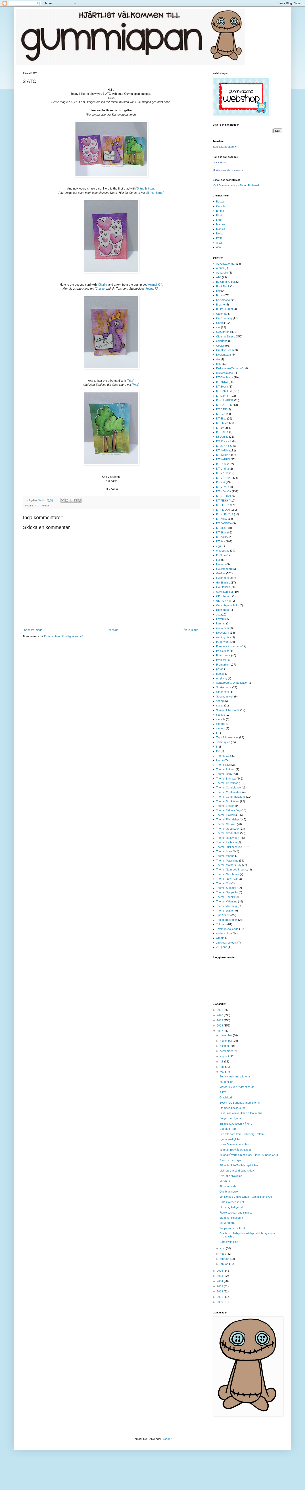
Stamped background (232, 1108)
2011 (220, 1296)
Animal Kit (154, 284)
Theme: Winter (225, 910)
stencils (220, 719)
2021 (220, 1010)
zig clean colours (226, 942)
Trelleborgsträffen (227, 919)
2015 (220, 1275)
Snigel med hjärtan (230, 1118)
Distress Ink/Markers (228, 368)
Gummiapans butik (227, 605)
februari (225, 1258)
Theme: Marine (225, 856)
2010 (220, 1302)
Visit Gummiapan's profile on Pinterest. (236, 185)
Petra (219, 238)
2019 (220, 1020)
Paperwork (222, 641)
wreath (220, 938)
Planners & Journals (228, 646)
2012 (220, 1291)
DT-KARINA (223, 455)
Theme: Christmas (227, 783)
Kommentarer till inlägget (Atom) (63, 636)
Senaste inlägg (33, 630)
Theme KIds (223, 764)
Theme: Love (224, 851)
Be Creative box (226, 281)
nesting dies (223, 637)
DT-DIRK (221, 409)
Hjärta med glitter (229, 1139)
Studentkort (226, 1081)
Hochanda (222, 609)
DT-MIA (220, 482)
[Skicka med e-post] (62, 500)
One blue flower (229, 1191)
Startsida (113, 630)
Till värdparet (227, 1222)
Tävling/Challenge (227, 929)
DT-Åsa (220, 541)
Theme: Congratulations (230, 796)
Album (220, 268)
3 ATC (223, 1092)
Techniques (223, 742)
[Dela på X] (71, 500)
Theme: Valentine (226, 901)
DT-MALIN (222, 473)
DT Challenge (224, 377)
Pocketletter (223, 651)
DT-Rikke (221, 518)
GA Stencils (223, 587)
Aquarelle (222, 272)
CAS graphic (224, 331)
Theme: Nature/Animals (230, 869)
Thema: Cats (224, 755)
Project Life (223, 660)
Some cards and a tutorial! (235, 1076)
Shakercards (224, 687)
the (218, 751)
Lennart (221, 623)
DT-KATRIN (223, 459)
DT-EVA (221, 427)
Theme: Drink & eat (227, 801)
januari (224, 1264)
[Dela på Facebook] (75, 500)
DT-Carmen (223, 395)
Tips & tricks (223, 915)
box (218, 291)
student (220, 728)
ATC (37, 505)
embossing (223, 550)
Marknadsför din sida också (228, 170)
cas (218, 327)
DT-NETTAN (223, 495)
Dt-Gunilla (222, 436)
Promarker (222, 664)
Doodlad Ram (227, 1128)
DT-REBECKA (224, 514)
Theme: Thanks (225, 897)
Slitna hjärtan (145, 188)
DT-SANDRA (224, 523)
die (218, 359)
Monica (220, 229)
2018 (220, 1025)
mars (223, 1253)
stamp (220, 705)
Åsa (218, 247)
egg (218, 546)
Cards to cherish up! (231, 1202)
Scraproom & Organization (232, 682)
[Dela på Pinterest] (79, 500)
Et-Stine (221, 555)
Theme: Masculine (227, 860)
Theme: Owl (223, 883)
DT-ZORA (222, 537)
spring (220, 701)
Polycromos (223, 655)
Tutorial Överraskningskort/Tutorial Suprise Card (248, 1155)
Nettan (220, 233)
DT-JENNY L (224, 441)
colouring (222, 341)
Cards (220, 323)
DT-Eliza (221, 418)
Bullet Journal (224, 309)
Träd (130, 380)
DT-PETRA (222, 505)
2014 (220, 1281)
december (226, 1035)
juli (222, 1061)
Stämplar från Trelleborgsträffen (238, 1165)
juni (222, 1067)
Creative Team (225, 350)
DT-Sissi (45, 505)
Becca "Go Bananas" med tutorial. (239, 1102)
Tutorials (221, 924)
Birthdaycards (227, 1186)
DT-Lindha (222, 468)
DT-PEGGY (223, 500)
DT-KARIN (222, 450)
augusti (225, 1056)
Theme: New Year (227, 878)
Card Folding (224, 318)
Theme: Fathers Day (228, 810)
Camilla (221, 206)
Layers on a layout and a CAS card (240, 1113)
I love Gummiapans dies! (234, 1144)
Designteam (223, 354)
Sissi (219, 242)
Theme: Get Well (226, 824)
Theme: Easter (225, 805)
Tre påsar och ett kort (232, 1228)
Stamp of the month (228, 710)
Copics (220, 345)
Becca (220, 201)
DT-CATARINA (225, 400)
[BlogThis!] (67, 500)
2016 (220, 1270)
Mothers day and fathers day (236, 1170)
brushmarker (224, 300)
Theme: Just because (229, 847)
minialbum (222, 628)
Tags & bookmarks (227, 737)
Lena (219, 219)
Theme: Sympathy (227, 892)
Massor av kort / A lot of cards (236, 1087)
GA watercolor (224, 591)
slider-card (222, 691)
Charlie (102, 284)
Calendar (222, 313)
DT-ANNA (222, 382)
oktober (225, 1045)
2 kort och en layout (231, 1160)
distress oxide (224, 373)
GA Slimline (223, 582)
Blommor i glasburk (231, 1217)
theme (220, 760)
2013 (220, 1286)
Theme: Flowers (226, 815)
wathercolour (224, 933)
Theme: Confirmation (229, 792)
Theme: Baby (224, 774)
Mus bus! (224, 1181)
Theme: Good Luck (227, 828)
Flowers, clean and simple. (235, 1212)
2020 (220, 1015)
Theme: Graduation (228, 833)
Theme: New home (227, 874)
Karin (219, 215)
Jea (218, 614)
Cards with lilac (228, 1241)
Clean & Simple (225, 336)
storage (220, 723)
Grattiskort (225, 1097)
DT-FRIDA (222, 432)
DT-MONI (221, 487)
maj (222, 1072)
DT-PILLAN (223, 509)
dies (218, 363)
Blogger (166, 1439)
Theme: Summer (226, 887)
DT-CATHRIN (224, 405)
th (217, 746)
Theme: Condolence (228, 787)
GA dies (221, 573)
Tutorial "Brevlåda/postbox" (235, 1149)
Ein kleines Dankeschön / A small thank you (245, 1196)
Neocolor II (222, 632)
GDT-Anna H (224, 596)
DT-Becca (222, 386)
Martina (220, 224)
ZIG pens (221, 947)
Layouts (221, 619)
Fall (218, 559)
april (223, 1248)
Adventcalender (225, 263)
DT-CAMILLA (224, 391)
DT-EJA (220, 413)
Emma (220, 210)
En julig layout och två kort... (236, 1123)
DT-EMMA (222, 423)
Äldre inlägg (191, 630)
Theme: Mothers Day (228, 865)
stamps (220, 714)
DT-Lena (221, 464)
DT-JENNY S (224, 445)
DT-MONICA (223, 491)
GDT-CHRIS (223, 600)
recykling (221, 678)
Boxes (220, 295)
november (226, 1040)
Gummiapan (219, 162)
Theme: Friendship (227, 819)
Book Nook (223, 286)
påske (220, 669)
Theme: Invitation (226, 842)
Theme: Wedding (226, 906)
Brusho (220, 304)
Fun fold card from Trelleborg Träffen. (241, 1134)
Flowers (221, 564)
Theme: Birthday (226, 778)
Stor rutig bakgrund (231, 1207)
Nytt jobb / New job (230, 1176)
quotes (220, 673)
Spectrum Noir (225, 696)
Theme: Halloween (227, 837)
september (227, 1051)
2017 (220, 1031)
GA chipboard (224, 569)
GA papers (222, 578)
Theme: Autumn (225, 769)
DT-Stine (221, 532)
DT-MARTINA (224, 477)
